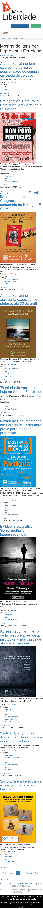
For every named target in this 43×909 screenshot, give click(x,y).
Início (5, 33)
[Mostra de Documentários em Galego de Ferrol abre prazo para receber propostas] (18, 461)
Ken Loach (9, 769)
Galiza (13, 82)
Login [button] (36, 26)
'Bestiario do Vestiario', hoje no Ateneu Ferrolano (20, 389)
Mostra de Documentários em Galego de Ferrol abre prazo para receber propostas (20, 426)
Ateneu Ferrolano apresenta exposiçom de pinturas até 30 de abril (19, 299)
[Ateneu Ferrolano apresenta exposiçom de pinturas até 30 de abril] (18, 332)
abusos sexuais (11, 719)
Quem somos (6, 883)
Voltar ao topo (36, 904)
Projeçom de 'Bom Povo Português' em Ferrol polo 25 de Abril (20, 104)
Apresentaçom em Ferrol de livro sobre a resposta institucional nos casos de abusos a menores (20, 637)
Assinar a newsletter (20, 26)
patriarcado (9, 760)
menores (8, 709)
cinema (7, 767)
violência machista (12, 757)
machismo (9, 755)
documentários (10, 505)
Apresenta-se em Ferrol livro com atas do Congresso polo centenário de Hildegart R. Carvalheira (21, 200)
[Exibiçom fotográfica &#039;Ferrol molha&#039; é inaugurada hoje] (18, 568)
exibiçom (8, 373)
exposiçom (9, 376)
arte (6, 859)
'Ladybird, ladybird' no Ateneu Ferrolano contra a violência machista (21, 737)
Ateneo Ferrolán (11, 281)
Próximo (29, 873)
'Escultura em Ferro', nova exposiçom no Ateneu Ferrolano (21, 785)
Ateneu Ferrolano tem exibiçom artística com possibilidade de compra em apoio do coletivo (19, 69)
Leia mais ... (4, 93)
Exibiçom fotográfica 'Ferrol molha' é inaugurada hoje (16, 530)
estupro (8, 721)
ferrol (7, 89)
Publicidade (27, 883)
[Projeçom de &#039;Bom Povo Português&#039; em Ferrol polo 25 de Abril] (18, 137)
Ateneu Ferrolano (11, 87)
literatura (8, 404)
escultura (8, 856)
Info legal (17, 883)
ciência (7, 507)
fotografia (8, 614)
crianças (8, 712)
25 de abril (9, 176)
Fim (36, 873)
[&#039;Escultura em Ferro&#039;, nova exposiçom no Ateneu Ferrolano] (18, 817)
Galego (7, 510)
